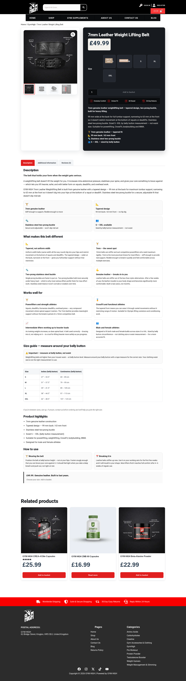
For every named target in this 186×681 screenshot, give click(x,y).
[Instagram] (86, 669)
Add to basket (129, 92)
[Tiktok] (100, 669)
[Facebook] (79, 669)
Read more (93, 575)
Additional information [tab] (47, 163)
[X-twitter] (93, 669)
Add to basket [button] (44, 575)
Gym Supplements (77, 18)
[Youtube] (107, 669)
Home (32, 18)
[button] (73, 34)
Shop (51, 18)
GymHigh (31, 24)
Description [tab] (27, 163)
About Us (106, 18)
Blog (154, 18)
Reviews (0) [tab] (66, 163)
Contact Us (131, 18)
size (90, 69)
